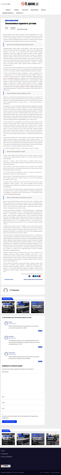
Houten (10, 322)
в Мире (34, 302)
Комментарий (5, 371)
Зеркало (43, 9)
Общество (16, 20)
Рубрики (16, 9)
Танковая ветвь (8, 279)
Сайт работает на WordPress (6, 472)
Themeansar (22, 472)
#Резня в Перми (23, 29)
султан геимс (12, 352)
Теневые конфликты (7, 13)
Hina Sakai (11, 336)
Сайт (3, 408)
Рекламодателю (4, 453)
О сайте (2, 450)
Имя (3, 396)
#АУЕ (18, 29)
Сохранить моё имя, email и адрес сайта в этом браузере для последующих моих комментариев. (20, 417)
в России (7, 20)
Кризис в (8, 9)
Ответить (40, 330)
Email (3, 402)
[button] (59, 11)
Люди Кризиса (35, 9)
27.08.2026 (6, 441)
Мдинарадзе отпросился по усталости (37, 307)
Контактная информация (6, 456)
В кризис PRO (20, 13)
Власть (37, 302)
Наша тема (25, 9)
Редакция (13, 27)
